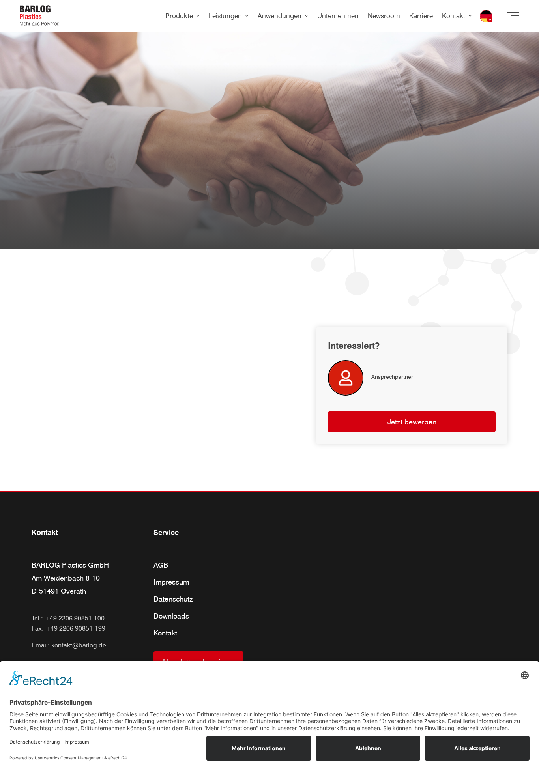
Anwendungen (279, 16)
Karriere (421, 16)
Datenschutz (173, 599)
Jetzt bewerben (411, 422)
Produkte (179, 16)
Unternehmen (338, 16)
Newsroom (384, 16)
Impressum (171, 582)
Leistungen (225, 16)
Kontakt (453, 16)
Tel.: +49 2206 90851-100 (68, 618)
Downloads (171, 616)
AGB (160, 565)
